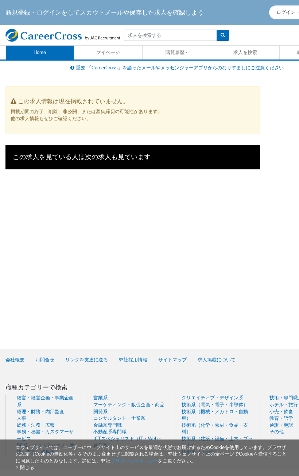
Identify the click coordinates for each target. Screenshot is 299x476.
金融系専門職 (107, 425)
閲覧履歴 (175, 52)
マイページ (108, 52)
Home (40, 52)
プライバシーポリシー (134, 461)
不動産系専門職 (110, 431)
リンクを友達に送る (86, 359)
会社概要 (14, 359)
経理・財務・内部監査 (40, 411)
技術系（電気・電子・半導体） (215, 404)
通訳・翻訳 (281, 425)
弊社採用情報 (133, 359)
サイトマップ (172, 359)
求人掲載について (217, 359)
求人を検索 (245, 52)
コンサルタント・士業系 (119, 418)
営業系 (100, 397)
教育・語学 (281, 418)
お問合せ (44, 359)
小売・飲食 (281, 411)
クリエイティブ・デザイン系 (212, 397)
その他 (276, 431)
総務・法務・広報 (36, 425)
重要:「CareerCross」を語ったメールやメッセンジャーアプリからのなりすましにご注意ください (179, 67)
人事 (21, 418)
